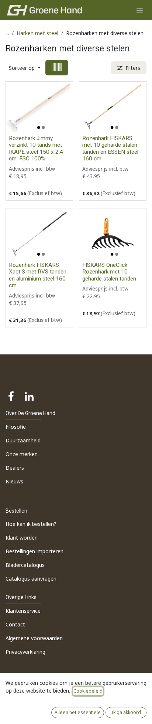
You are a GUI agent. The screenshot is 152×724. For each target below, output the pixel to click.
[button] (25, 67)
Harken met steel (37, 33)
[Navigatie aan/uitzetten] (139, 10)
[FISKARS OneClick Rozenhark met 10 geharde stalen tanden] (112, 233)
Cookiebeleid (88, 691)
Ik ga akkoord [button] (126, 712)
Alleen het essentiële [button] (78, 712)
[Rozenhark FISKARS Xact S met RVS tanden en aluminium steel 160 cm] (39, 233)
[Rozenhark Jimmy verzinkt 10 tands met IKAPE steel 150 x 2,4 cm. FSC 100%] (39, 107)
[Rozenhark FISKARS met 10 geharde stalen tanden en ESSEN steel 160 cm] (112, 107)
